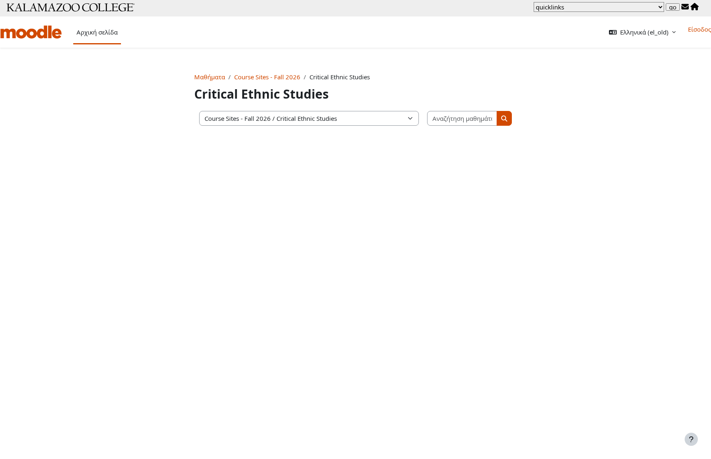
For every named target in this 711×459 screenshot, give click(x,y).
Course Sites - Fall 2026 (267, 77)
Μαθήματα (209, 77)
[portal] (694, 7)
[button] (642, 32)
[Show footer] (691, 439)
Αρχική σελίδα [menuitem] (97, 32)
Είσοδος (699, 29)
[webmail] (685, 7)
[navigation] (599, 7)
